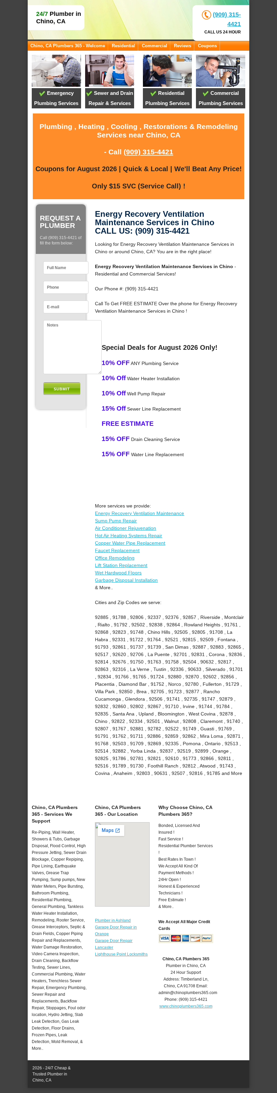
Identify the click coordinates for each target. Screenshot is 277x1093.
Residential (123, 45)
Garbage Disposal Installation (126, 580)
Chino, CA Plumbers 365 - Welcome (67, 45)
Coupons (207, 45)
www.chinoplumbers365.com (185, 1006)
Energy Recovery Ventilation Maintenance (139, 513)
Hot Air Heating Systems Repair (128, 535)
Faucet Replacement (117, 550)
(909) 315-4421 (148, 152)
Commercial (154, 45)
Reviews (182, 45)
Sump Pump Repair (116, 520)
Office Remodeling (114, 558)
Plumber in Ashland (113, 920)
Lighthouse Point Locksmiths (121, 954)
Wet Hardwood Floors (118, 572)
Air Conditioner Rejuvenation (125, 528)
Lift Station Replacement (121, 565)
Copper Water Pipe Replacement (130, 543)
